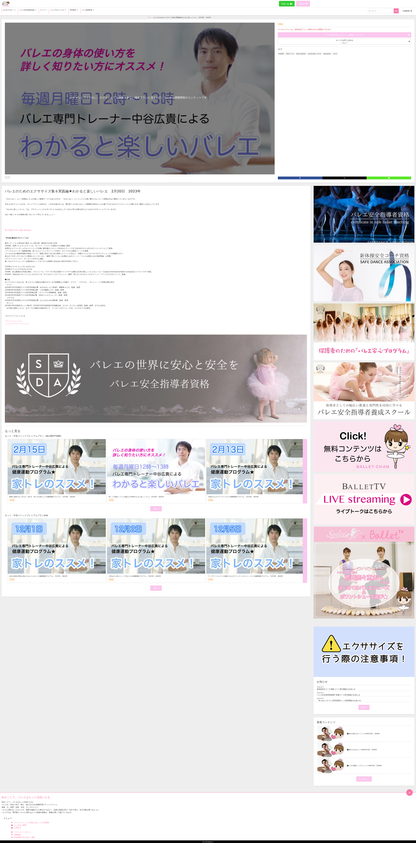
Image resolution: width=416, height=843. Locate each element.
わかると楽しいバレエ (314, 53)
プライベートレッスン (13, 321)
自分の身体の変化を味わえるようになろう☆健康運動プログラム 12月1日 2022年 (38, 576)
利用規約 (17, 835)
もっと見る (363, 779)
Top (149, 17)
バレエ (335, 53)
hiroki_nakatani (301, 53)
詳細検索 (406, 11)
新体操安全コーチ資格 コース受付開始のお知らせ (336, 689)
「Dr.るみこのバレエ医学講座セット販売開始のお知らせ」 (340, 700)
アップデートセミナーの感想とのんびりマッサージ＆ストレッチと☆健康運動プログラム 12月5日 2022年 (245, 576)
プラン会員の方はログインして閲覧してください (344, 35)
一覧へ (155, 509)
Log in (302, 3)
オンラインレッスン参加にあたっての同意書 (31, 822)
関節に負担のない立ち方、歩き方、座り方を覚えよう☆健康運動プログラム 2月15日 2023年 (42, 497)
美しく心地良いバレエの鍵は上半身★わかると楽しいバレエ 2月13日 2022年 (136, 497)
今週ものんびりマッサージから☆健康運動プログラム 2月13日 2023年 (233, 497)
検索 (396, 11)
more (363, 707)
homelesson (327, 53)
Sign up (285, 3)
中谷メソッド (290, 53)
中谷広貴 (281, 53)
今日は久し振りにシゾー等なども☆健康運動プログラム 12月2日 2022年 (135, 576)
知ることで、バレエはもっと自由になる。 (27, 797)
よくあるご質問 (20, 825)
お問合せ (17, 828)
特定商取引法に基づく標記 (24, 837)
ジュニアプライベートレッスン (17, 324)
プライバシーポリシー (23, 832)
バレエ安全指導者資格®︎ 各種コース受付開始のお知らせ (338, 695)
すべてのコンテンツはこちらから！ (19, 230)
